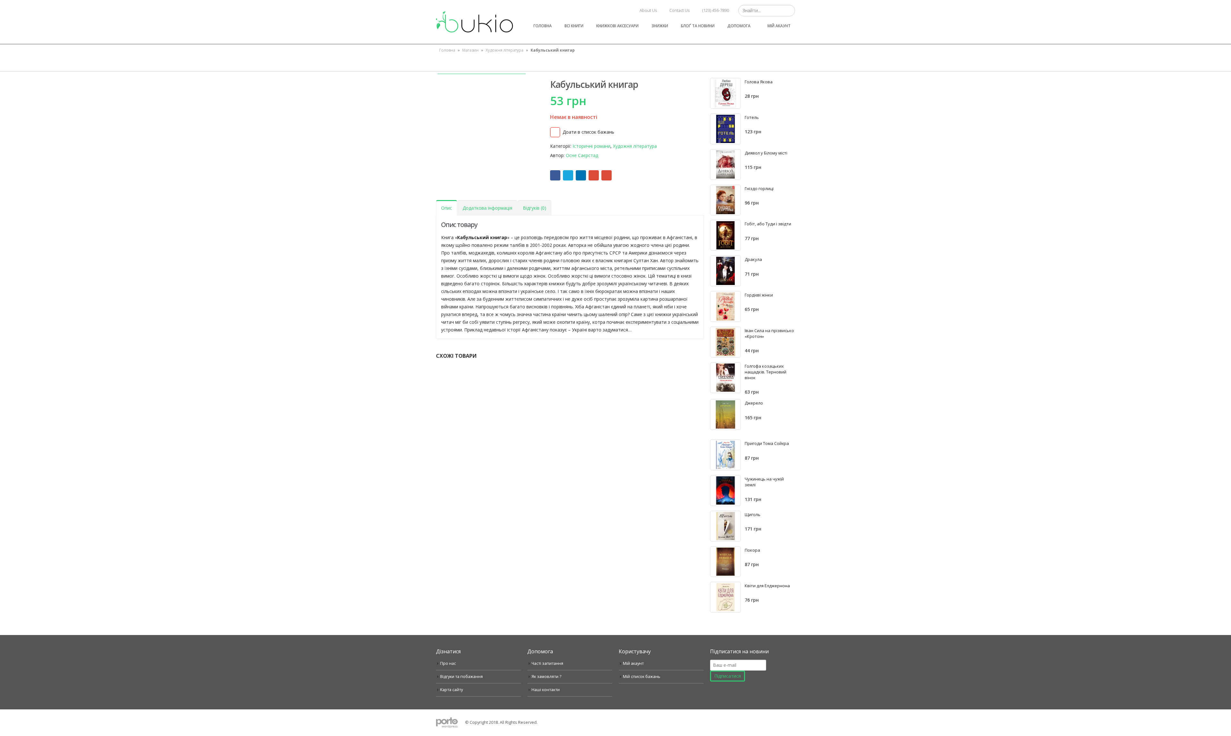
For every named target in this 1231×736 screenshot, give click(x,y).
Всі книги (574, 26)
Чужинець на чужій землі (764, 482)
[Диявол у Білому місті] (725, 164)
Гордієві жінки (759, 295)
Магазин (470, 50)
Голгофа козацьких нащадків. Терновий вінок (765, 372)
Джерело (754, 403)
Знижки (659, 26)
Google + (594, 175)
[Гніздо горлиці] (725, 200)
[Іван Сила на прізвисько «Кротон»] (725, 342)
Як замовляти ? (546, 676)
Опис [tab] (446, 208)
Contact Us (679, 10)
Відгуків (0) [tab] (534, 208)
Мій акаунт (779, 26)
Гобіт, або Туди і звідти (768, 224)
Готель (752, 117)
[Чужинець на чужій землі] (725, 490)
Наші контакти (546, 689)
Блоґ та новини (698, 26)
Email (606, 175)
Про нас (448, 663)
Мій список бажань (641, 676)
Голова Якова (759, 82)
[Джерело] (725, 414)
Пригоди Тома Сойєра (767, 443)
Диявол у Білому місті (766, 153)
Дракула (753, 259)
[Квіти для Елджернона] (725, 597)
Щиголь (752, 514)
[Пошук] (789, 10)
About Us (648, 10)
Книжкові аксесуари (617, 26)
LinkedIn (581, 175)
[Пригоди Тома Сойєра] (725, 454)
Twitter (568, 175)
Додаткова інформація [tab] (487, 208)
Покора (752, 550)
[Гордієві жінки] (725, 306)
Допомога (738, 26)
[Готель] (725, 128)
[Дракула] (725, 270)
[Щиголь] (725, 526)
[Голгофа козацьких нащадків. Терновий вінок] (725, 377)
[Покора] (725, 561)
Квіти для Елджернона (767, 586)
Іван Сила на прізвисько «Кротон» (769, 333)
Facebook (555, 175)
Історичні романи (591, 146)
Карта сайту (451, 689)
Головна (542, 26)
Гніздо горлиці (759, 188)
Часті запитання (547, 663)
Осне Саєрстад (582, 155)
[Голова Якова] (725, 93)
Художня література (504, 50)
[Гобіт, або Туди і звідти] (725, 235)
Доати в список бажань (588, 132)
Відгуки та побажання (461, 676)
